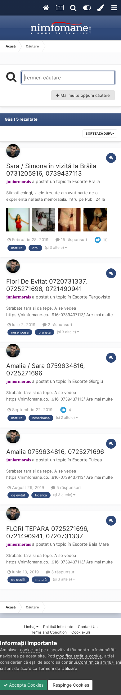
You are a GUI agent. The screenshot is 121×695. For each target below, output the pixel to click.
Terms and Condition (49, 632)
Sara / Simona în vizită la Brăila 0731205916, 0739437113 (51, 169)
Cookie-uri (80, 632)
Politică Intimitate (58, 626)
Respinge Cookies (70, 685)
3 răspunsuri (62, 571)
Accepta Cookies (25, 685)
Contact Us (87, 626)
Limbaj (30, 626)
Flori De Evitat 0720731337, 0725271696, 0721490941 (46, 285)
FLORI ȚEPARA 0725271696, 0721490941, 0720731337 (47, 532)
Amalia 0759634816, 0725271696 (55, 451)
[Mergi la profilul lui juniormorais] (13, 151)
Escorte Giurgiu (87, 381)
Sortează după (99, 133)
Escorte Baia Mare (90, 544)
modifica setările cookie (79, 655)
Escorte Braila (86, 181)
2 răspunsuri (59, 324)
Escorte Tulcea (87, 459)
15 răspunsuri (73, 239)
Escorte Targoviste (91, 296)
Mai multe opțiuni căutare (84, 95)
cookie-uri (30, 649)
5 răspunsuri (68, 487)
